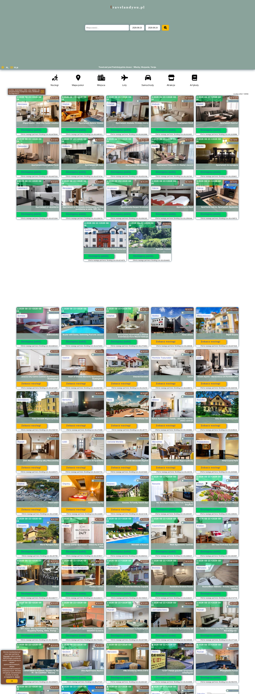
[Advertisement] (127, 285)
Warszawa (22, 104)
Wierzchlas (157, 442)
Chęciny (66, 484)
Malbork (156, 104)
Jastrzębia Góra (159, 610)
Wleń (132, 230)
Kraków (65, 526)
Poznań (21, 442)
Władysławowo (204, 316)
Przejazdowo (203, 442)
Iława (109, 400)
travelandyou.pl (127, 7)
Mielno (65, 316)
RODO (17, 677)
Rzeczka (201, 400)
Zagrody (21, 568)
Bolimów (21, 316)
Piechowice (112, 568)
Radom (88, 230)
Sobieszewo (23, 400)
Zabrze (155, 188)
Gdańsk (65, 104)
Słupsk (200, 104)
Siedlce (155, 316)
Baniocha (66, 400)
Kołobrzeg (67, 610)
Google (6, 656)
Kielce (155, 146)
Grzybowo (112, 188)
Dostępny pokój (31, 130)
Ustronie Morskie (115, 442)
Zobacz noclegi (166, 341)
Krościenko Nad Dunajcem (74, 568)
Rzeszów (156, 484)
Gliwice (110, 146)
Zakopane (22, 146)
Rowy (109, 526)
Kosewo (111, 484)
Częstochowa (158, 526)
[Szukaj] (165, 28)
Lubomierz (22, 188)
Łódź (20, 358)
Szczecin (111, 358)
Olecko (200, 146)
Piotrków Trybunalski (161, 358)
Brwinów (156, 568)
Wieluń (200, 484)
